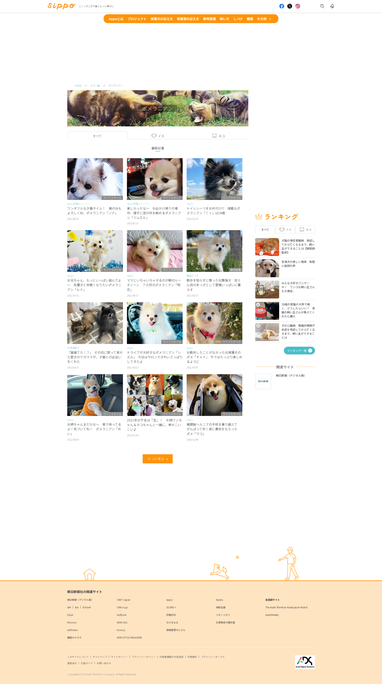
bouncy (121, 630)
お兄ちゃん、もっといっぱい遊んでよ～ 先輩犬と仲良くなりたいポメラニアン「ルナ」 (94, 285)
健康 (250, 18)
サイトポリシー (119, 656)
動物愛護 (209, 18)
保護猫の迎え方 (188, 18)
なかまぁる (172, 622)
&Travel (87, 607)
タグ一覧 (95, 85)
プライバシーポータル (213, 656)
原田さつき (193, 275)
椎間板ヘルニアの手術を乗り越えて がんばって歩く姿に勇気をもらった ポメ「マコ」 (214, 429)
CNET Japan (123, 599)
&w (77, 607)
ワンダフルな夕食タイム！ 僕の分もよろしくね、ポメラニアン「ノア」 (94, 210)
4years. (219, 599)
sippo (190, 203)
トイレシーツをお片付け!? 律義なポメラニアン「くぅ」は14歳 (213, 210)
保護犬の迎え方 (162, 18)
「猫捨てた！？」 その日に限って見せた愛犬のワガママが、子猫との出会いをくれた (95, 357)
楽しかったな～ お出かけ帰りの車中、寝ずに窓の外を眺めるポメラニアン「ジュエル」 (154, 213)
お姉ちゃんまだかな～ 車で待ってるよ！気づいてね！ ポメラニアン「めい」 (94, 429)
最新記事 (157, 148)
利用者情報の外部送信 (171, 656)
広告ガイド (87, 663)
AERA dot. (122, 622)
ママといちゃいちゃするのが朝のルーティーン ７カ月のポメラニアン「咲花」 (154, 285)
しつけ (238, 18)
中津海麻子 (73, 347)
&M (69, 607)
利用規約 (192, 656)
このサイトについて (78, 656)
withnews (72, 630)
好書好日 (171, 614)
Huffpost (121, 614)
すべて (265, 230)
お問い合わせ (104, 663)
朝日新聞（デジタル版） (80, 599)
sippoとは (116, 18)
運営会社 (72, 663)
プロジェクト (137, 18)
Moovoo (72, 622)
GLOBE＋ (171, 607)
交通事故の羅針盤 (225, 622)
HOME (78, 85)
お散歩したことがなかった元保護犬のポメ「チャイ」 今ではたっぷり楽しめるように (214, 357)
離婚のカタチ (74, 637)
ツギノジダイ (223, 614)
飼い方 (224, 18)
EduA (70, 614)
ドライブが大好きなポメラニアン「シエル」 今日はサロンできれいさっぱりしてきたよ (155, 357)
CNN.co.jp (122, 607)
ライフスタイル (112, 198)
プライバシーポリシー (144, 656)
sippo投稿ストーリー (78, 203)
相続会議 (220, 607)
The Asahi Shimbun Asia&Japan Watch (286, 607)
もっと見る (156, 458)
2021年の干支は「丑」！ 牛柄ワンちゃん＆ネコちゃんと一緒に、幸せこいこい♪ (154, 425)
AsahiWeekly (272, 614)
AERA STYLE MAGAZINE (129, 637)
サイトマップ (100, 656)
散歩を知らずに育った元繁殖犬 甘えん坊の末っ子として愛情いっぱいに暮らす (214, 285)
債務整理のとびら (175, 630)
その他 (262, 18)
